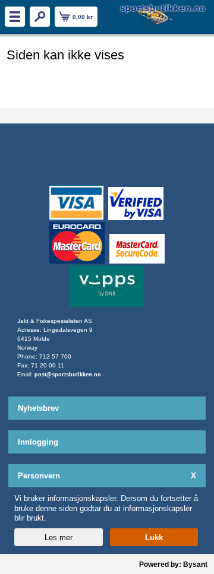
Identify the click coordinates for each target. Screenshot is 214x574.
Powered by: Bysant (173, 564)
